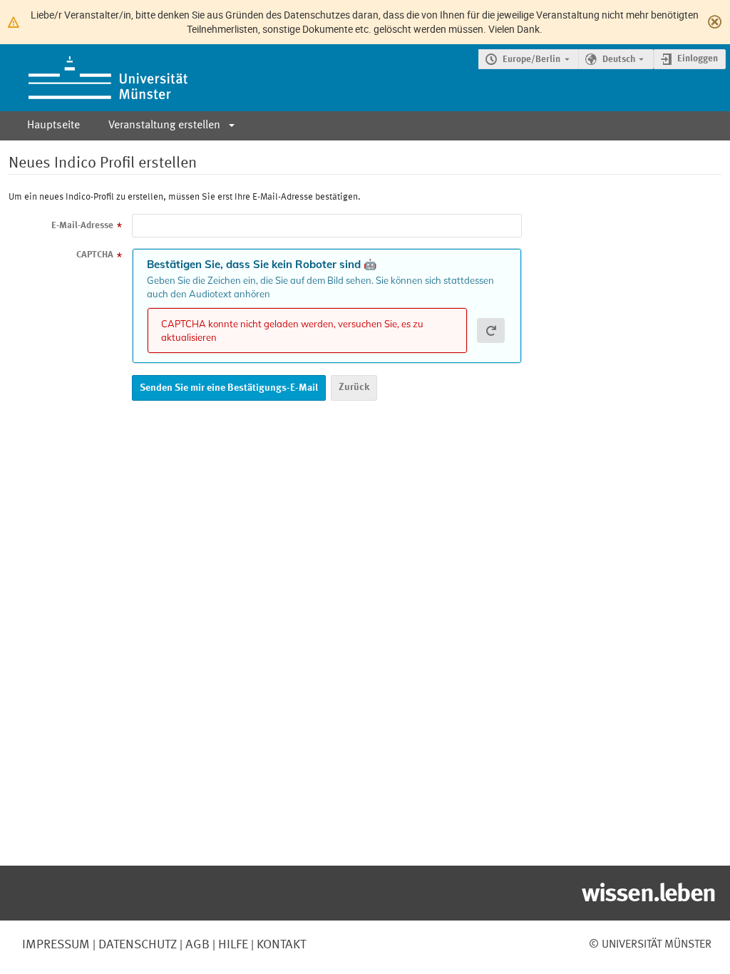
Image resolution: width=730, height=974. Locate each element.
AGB (196, 944)
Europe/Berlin (531, 59)
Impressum (56, 944)
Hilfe (231, 944)
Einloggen (697, 58)
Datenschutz (136, 944)
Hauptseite (53, 125)
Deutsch (618, 59)
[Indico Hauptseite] (93, 77)
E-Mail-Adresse (82, 225)
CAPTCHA (94, 255)
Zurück (354, 387)
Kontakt (281, 944)
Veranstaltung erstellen (164, 125)
